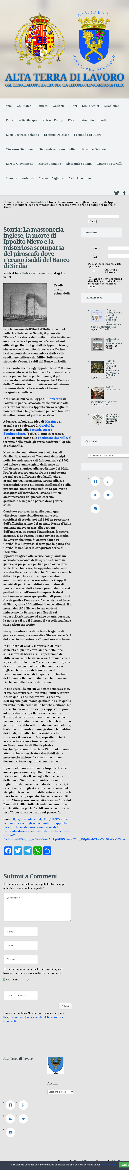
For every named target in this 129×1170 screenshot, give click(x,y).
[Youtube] (96, 509)
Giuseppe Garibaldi (29, 202)
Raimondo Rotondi (92, 120)
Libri (73, 105)
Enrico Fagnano (49, 163)
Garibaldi (46, 425)
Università (55, 398)
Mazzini (50, 421)
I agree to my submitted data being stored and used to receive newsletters (105, 281)
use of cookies (108, 1164)
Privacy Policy (52, 120)
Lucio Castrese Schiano (22, 134)
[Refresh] (28, 980)
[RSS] (96, 495)
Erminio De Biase (56, 134)
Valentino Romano (82, 178)
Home (7, 105)
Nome (96, 247)
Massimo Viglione (51, 178)
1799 (71, 120)
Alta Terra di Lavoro (110, 271)
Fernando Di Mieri (87, 134)
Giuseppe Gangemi (94, 149)
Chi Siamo (24, 105)
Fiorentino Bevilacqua (21, 120)
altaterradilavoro (33, 273)
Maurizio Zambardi (20, 178)
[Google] (109, 481)
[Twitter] (109, 495)
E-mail (95, 256)
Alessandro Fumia (79, 163)
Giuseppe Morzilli (109, 163)
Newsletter (111, 105)
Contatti (42, 105)
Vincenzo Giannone (20, 149)
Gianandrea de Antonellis (57, 149)
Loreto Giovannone (19, 163)
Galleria (59, 105)
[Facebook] (96, 481)
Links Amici (90, 105)
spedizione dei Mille (52, 437)
